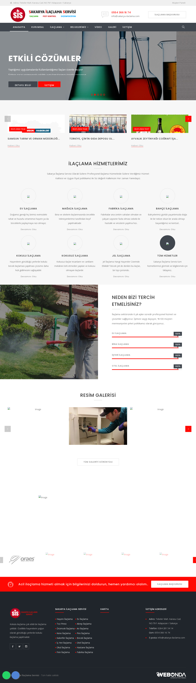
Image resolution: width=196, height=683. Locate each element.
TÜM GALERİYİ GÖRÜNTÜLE (98, 461)
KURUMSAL (37, 27)
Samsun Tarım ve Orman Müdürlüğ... (34, 138)
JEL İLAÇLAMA (121, 255)
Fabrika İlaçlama (85, 652)
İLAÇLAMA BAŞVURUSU (169, 584)
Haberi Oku (14, 145)
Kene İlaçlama (64, 633)
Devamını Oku (28, 229)
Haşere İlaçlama (65, 619)
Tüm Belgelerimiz (91, 522)
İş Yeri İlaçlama (64, 642)
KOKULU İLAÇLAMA (28, 255)
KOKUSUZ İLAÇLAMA (75, 255)
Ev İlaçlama (82, 619)
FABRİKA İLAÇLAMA (121, 208)
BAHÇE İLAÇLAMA (167, 208)
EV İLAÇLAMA (28, 208)
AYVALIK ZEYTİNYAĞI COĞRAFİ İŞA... (154, 138)
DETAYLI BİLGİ (23, 83)
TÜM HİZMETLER (167, 255)
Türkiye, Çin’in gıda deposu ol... (92, 138)
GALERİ (112, 27)
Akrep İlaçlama (84, 623)
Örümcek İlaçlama (66, 628)
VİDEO (98, 27)
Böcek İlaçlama (84, 637)
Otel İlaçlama (83, 642)
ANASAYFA (19, 27)
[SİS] (44, 14)
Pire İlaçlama (83, 633)
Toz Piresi (61, 623)
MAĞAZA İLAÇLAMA (74, 208)
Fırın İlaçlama (63, 652)
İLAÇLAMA (56, 27)
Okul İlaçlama (63, 647)
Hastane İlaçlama (85, 647)
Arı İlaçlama (82, 628)
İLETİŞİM (127, 27)
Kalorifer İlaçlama (65, 637)
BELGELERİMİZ (78, 27)
